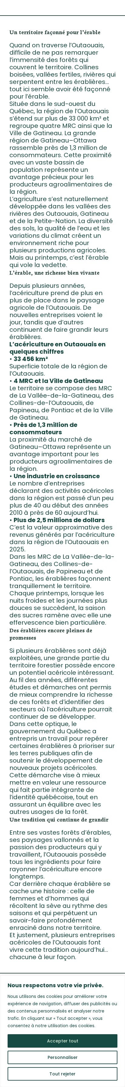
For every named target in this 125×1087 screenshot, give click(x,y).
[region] (62, 1031)
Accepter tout (62, 1041)
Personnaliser (63, 1057)
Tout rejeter (62, 1074)
